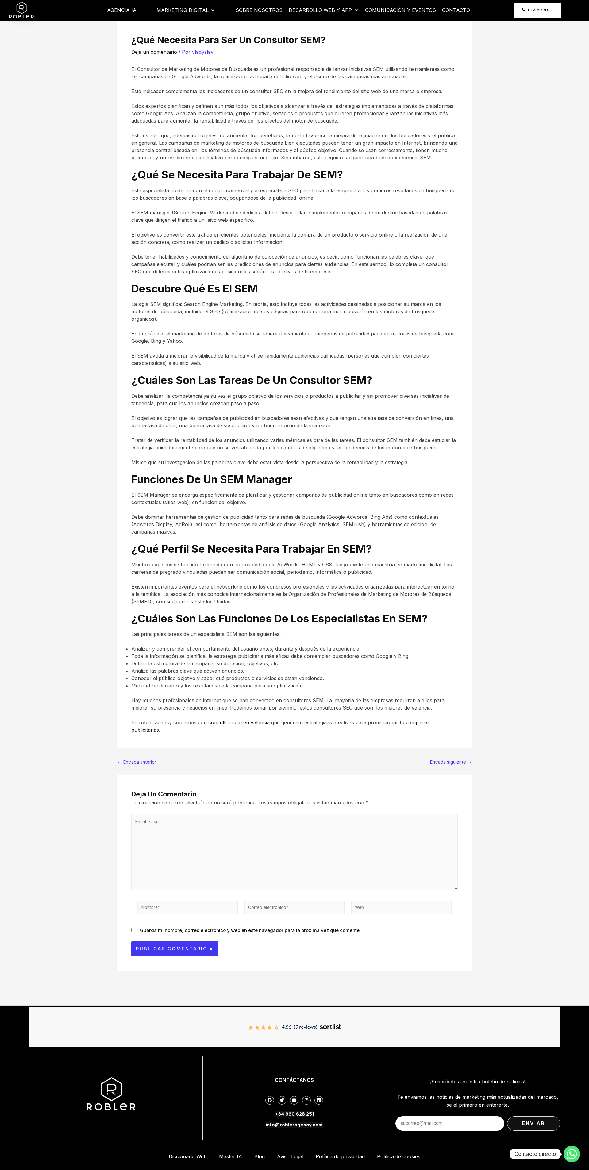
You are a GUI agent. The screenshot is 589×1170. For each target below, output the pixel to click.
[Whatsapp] (572, 1154)
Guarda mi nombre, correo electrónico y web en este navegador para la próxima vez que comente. (250, 930)
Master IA (230, 1156)
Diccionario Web (188, 1156)
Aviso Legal (290, 1156)
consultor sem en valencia (239, 722)
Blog (259, 1156)
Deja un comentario (154, 52)
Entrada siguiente (451, 762)
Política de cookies (398, 1156)
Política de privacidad (340, 1156)
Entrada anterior (136, 762)
